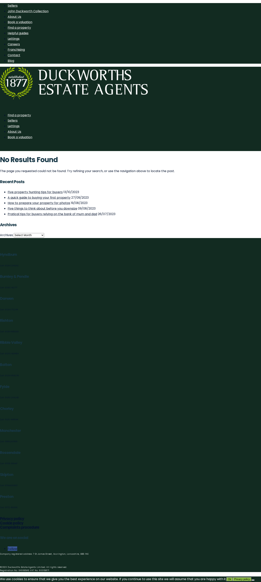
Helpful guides (18, 33)
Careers (14, 44)
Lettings (13, 39)
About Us (14, 17)
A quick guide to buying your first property (39, 197)
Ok (229, 579)
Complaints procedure (19, 527)
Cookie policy (11, 523)
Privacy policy (12, 518)
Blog (11, 61)
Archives (6, 235)
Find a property (19, 27)
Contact (14, 55)
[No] (253, 580)
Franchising (16, 49)
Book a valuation (20, 22)
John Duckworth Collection (28, 11)
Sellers (13, 5)
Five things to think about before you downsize (42, 208)
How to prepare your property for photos (39, 203)
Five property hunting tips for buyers (35, 192)
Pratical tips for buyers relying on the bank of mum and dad (52, 214)
